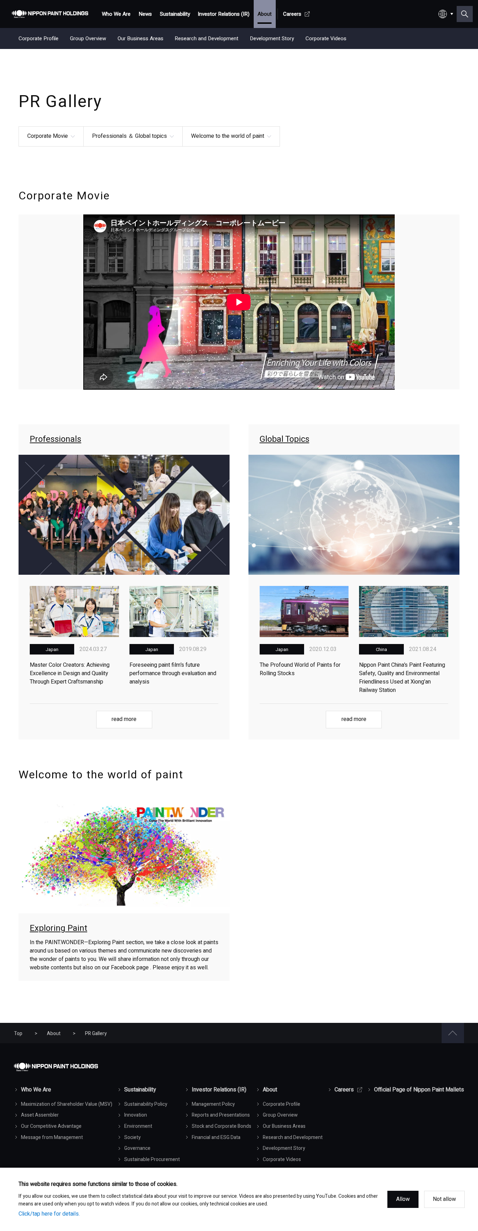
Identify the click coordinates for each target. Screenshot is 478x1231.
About (54, 1033)
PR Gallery (96, 1033)
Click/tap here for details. (49, 1214)
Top (18, 1033)
